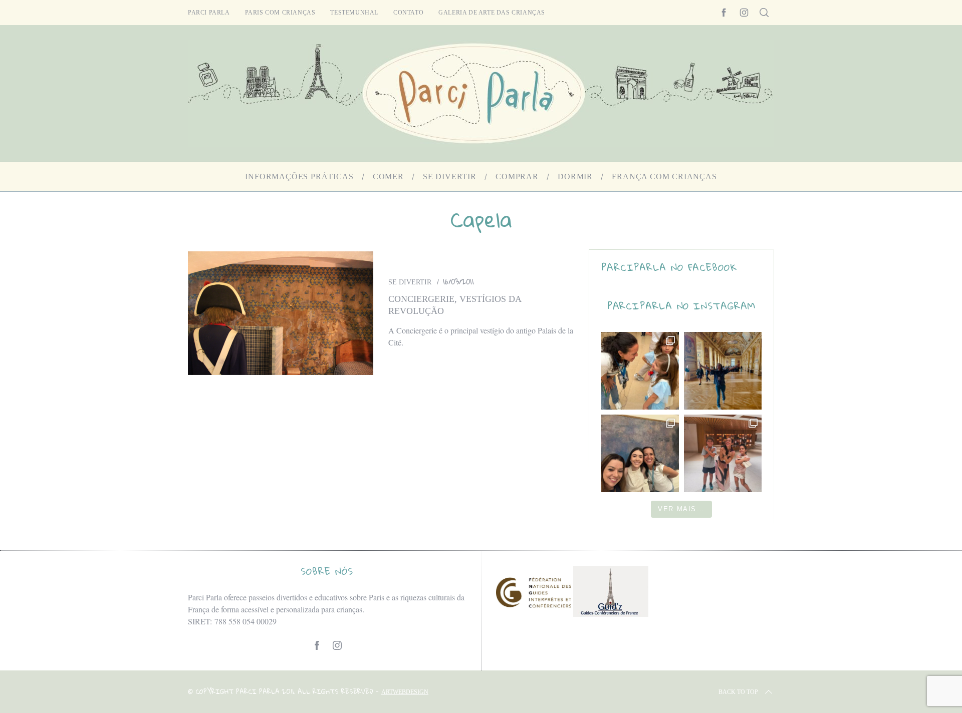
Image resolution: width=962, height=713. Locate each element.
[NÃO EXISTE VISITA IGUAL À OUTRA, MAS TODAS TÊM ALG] (640, 371)
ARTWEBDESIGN (404, 691)
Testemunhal (354, 12)
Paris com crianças (280, 12)
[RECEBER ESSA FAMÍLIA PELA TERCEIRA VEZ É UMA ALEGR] (640, 453)
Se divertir (409, 282)
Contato (408, 12)
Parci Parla (209, 12)
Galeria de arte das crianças (491, 12)
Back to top (738, 691)
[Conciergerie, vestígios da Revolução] (280, 313)
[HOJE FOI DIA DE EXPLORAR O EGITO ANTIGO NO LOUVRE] (723, 453)
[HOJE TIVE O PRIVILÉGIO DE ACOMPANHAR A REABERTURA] (723, 371)
